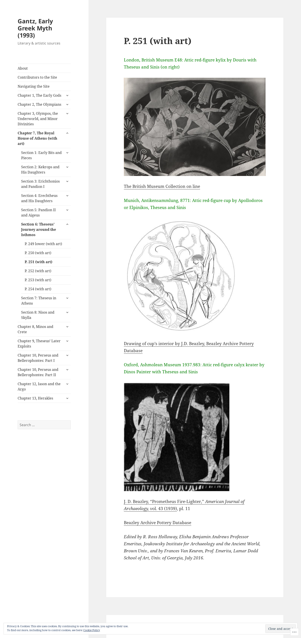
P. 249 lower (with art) (43, 243)
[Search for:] (44, 424)
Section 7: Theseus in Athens (38, 301)
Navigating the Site (34, 86)
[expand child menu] (67, 95)
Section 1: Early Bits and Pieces (41, 155)
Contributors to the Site (37, 77)
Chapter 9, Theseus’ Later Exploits (39, 343)
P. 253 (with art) (38, 279)
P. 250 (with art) (38, 252)
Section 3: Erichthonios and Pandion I (40, 184)
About (23, 68)
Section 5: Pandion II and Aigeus (38, 212)
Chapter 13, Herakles (35, 398)
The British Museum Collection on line (162, 186)
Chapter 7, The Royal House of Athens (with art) (37, 138)
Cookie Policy (91, 630)
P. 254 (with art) (38, 289)
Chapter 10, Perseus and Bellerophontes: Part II (38, 372)
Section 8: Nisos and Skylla (37, 315)
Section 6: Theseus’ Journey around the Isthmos (38, 229)
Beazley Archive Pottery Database (157, 522)
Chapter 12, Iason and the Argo (39, 386)
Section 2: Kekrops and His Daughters (40, 170)
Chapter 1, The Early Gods (39, 95)
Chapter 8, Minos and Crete (35, 329)
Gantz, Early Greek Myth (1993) (35, 28)
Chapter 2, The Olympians (39, 104)
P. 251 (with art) (38, 261)
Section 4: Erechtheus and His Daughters (39, 198)
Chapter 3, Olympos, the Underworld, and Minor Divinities (38, 118)
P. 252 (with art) (38, 270)
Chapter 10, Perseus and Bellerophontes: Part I (38, 358)
